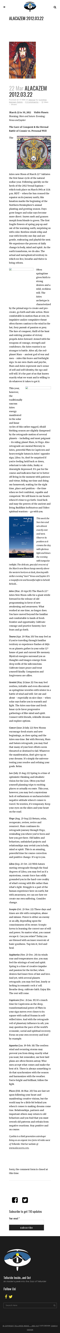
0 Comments (32, 102)
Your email (14, 1218)
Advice (32, 100)
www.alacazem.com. (19, 1148)
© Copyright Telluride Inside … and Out (21, 1326)
